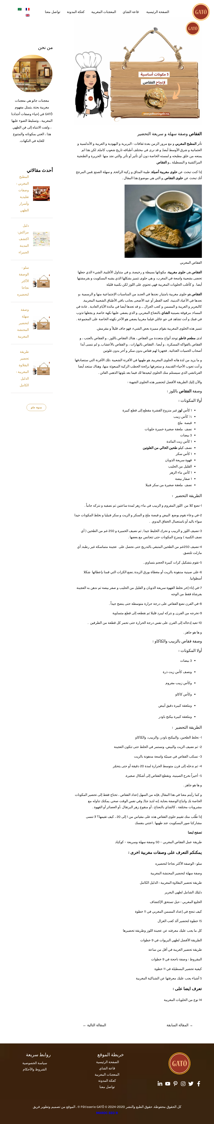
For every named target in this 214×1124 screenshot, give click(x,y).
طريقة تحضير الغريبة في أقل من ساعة (175, 950)
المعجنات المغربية (103, 12)
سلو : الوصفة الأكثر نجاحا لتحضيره (178, 864)
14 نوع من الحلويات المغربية (183, 1000)
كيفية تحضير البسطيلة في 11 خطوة (178, 969)
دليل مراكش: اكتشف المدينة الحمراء (23, 239)
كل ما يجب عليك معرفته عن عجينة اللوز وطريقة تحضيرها (162, 931)
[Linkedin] (160, 1083)
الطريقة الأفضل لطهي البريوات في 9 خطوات (171, 940)
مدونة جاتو (36, 407)
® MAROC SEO (107, 1113)
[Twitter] (191, 1083)
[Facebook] (198, 1083)
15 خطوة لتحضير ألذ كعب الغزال (180, 921)
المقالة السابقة (180, 1025)
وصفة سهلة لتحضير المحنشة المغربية (176, 873)
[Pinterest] (175, 1083)
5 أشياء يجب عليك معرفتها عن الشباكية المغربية (169, 978)
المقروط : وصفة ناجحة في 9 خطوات (176, 959)
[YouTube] (167, 1083)
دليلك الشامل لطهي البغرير (183, 892)
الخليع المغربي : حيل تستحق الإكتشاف (176, 902)
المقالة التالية (94, 1025)
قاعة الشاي (131, 12)
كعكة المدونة (76, 12)
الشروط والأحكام (35, 1069)
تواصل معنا (52, 12)
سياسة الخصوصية (34, 1063)
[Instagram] (183, 1083)
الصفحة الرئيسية (157, 12)
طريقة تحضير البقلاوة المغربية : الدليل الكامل (171, 883)
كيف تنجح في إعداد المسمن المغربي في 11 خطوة (168, 911)
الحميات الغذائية (180, 351)
